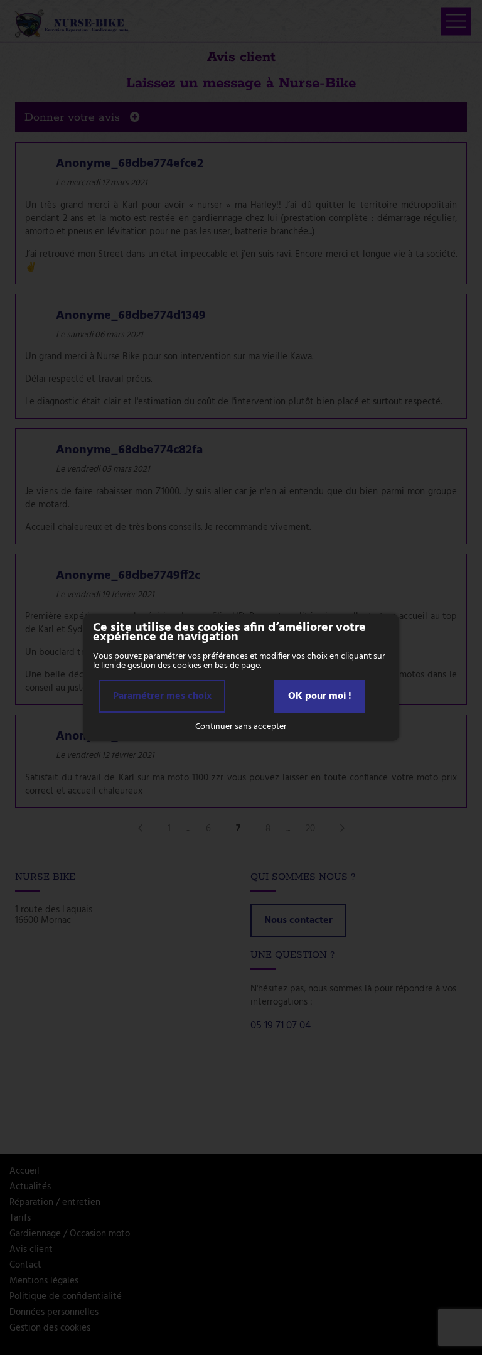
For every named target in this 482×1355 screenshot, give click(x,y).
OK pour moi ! (319, 696)
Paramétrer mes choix (162, 696)
